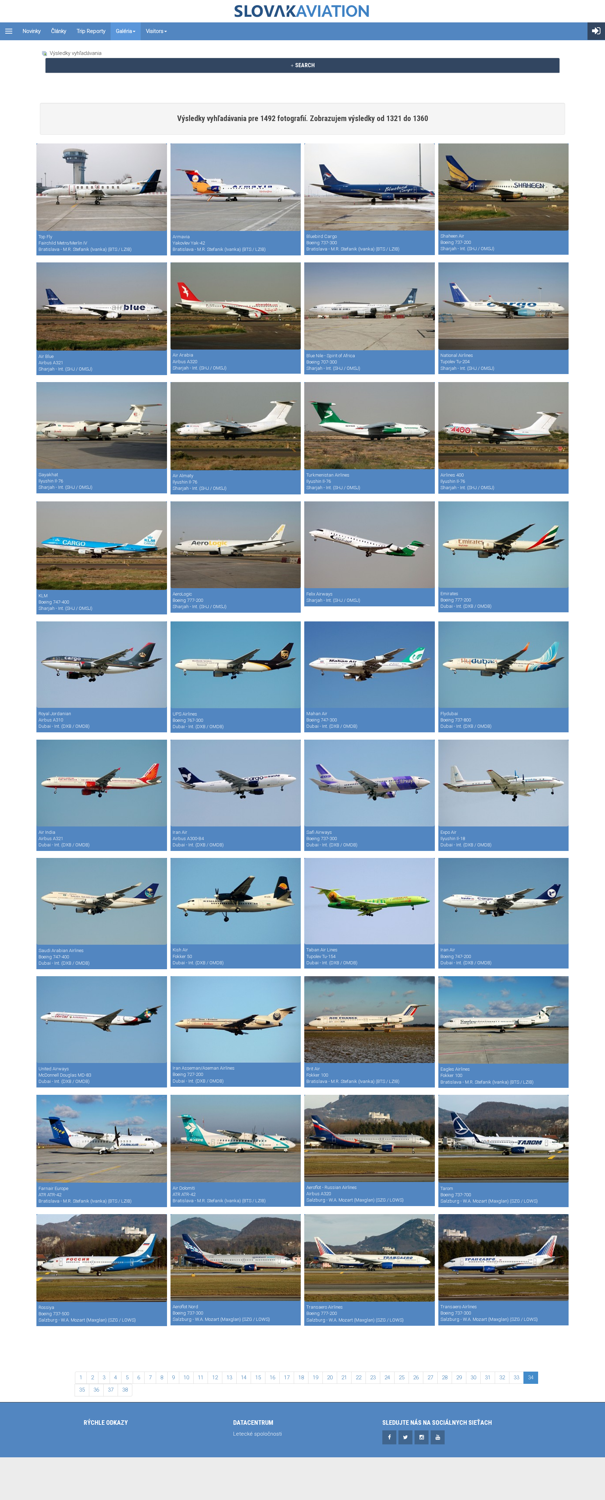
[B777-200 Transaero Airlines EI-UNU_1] (369, 1258)
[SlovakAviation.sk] (302, 11)
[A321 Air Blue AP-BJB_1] (101, 306)
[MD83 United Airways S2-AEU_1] (101, 1019)
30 (473, 1377)
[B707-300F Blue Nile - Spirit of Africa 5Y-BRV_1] (369, 306)
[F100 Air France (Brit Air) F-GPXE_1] (369, 1019)
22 (358, 1377)
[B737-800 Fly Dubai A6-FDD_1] (503, 664)
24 (387, 1377)
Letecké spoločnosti (257, 1434)
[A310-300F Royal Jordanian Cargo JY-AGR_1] (101, 664)
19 (315, 1377)
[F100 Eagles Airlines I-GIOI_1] (503, 1020)
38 (125, 1390)
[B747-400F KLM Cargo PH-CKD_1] (101, 545)
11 (200, 1377)
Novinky (32, 31)
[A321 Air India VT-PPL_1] (101, 783)
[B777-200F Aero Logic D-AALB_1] (236, 544)
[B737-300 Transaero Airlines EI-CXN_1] (503, 1257)
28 (444, 1377)
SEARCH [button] (304, 65)
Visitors (155, 31)
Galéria (124, 31)
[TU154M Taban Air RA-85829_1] (369, 901)
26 (416, 1377)
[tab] (302, 65)
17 (287, 1377)
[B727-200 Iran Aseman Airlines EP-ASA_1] (236, 1019)
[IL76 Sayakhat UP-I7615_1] (101, 425)
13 (229, 1377)
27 (430, 1377)
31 (488, 1377)
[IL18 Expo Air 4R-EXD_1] (503, 783)
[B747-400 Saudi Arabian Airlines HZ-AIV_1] (101, 901)
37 (110, 1390)
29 (459, 1377)
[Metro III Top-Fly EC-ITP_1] (101, 187)
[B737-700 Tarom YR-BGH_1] (503, 1139)
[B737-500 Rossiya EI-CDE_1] (101, 1258)
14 (243, 1377)
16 (272, 1377)
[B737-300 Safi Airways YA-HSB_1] (369, 783)
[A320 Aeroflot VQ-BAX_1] (369, 1138)
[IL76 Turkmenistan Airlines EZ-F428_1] (369, 425)
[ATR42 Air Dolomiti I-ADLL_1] (236, 1138)
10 (186, 1377)
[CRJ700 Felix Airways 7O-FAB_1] (369, 544)
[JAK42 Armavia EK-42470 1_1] (236, 187)
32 (502, 1377)
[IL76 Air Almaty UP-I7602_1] (236, 426)
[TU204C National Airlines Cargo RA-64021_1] (503, 306)
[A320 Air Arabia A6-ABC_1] (236, 306)
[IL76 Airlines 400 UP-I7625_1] (503, 425)
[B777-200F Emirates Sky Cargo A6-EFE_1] (503, 544)
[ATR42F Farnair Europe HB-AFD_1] (101, 1139)
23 (373, 1377)
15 (258, 1377)
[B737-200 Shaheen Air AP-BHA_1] (503, 186)
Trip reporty (91, 31)
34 (531, 1377)
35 (82, 1390)
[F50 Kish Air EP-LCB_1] (236, 901)
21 (344, 1377)
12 (215, 1377)
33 (516, 1377)
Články (58, 31)
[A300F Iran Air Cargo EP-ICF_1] (236, 783)
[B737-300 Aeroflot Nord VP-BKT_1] (236, 1257)
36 (96, 1390)
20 (330, 1377)
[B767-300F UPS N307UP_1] (236, 664)
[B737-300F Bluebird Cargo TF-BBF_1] (369, 187)
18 (301, 1377)
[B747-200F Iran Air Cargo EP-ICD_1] (503, 901)
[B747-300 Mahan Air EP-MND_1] (369, 664)
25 (401, 1377)
